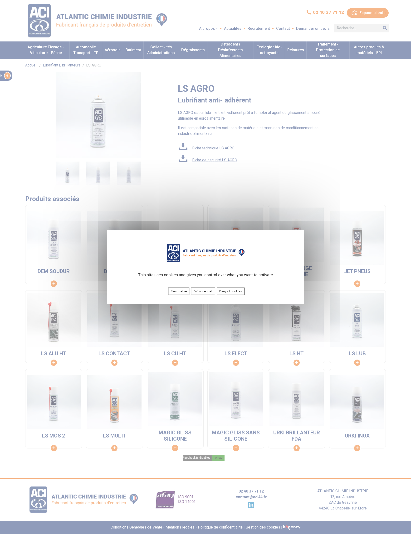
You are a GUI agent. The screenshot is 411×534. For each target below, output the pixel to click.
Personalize (179, 291)
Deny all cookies (230, 291)
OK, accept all (203, 291)
